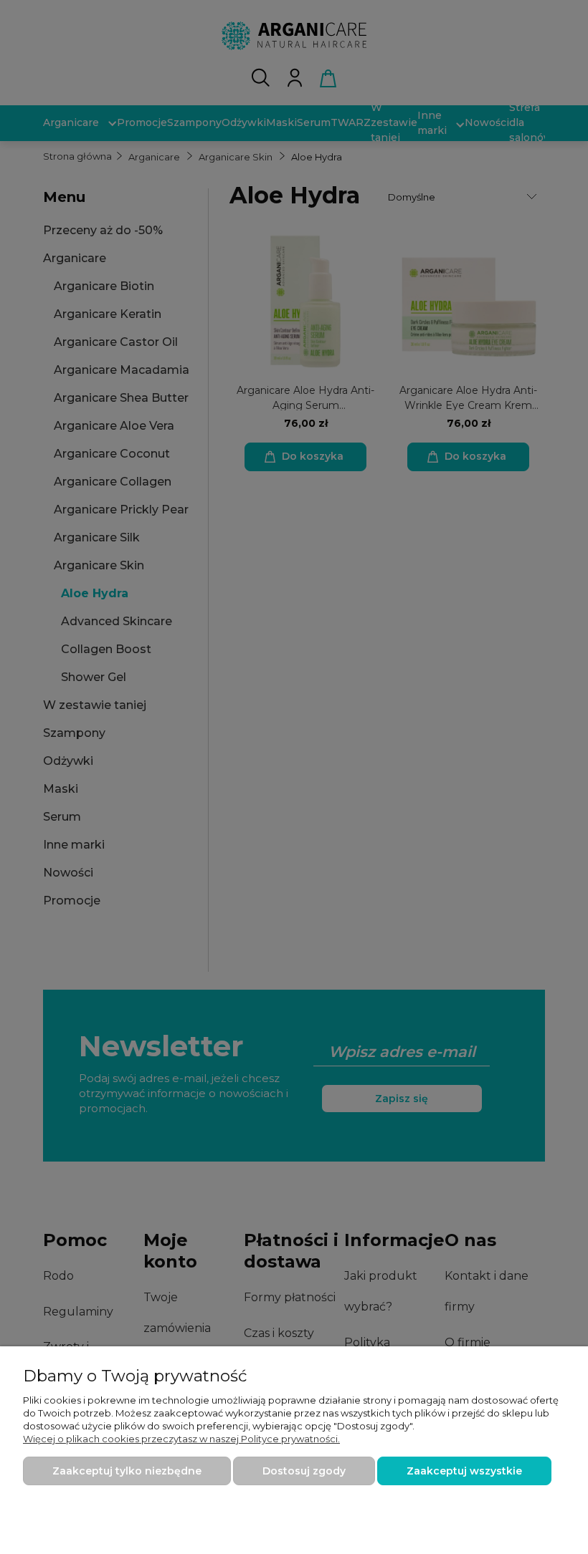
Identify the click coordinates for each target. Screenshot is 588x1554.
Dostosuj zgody (304, 1470)
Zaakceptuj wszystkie (464, 1470)
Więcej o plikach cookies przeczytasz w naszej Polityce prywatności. (181, 1438)
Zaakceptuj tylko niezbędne (126, 1470)
